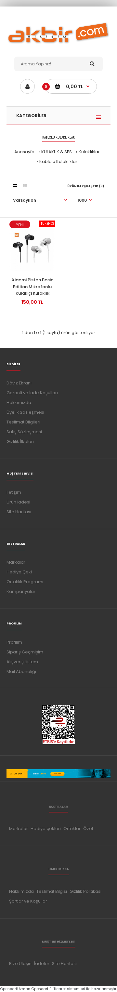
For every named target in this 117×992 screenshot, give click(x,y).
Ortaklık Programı (24, 582)
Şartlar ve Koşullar (28, 901)
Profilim (14, 642)
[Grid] (15, 185)
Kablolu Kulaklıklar (58, 161)
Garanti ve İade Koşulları (32, 393)
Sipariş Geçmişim (24, 652)
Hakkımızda (18, 402)
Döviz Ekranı (19, 383)
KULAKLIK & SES (56, 152)
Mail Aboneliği (21, 671)
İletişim (13, 492)
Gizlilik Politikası (85, 891)
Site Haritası (18, 512)
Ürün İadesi (18, 502)
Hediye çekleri (46, 828)
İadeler (41, 963)
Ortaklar (72, 828)
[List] (25, 185)
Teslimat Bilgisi (51, 891)
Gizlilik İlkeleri (20, 441)
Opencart (39, 988)
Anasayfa (24, 152)
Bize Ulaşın (20, 963)
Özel (88, 828)
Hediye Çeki (19, 572)
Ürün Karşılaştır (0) (85, 186)
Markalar (15, 562)
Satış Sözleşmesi (24, 432)
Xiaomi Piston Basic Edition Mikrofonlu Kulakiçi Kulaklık (32, 287)
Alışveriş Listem (22, 662)
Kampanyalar (20, 591)
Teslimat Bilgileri (23, 422)
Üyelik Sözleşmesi (25, 412)
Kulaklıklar (89, 152)
